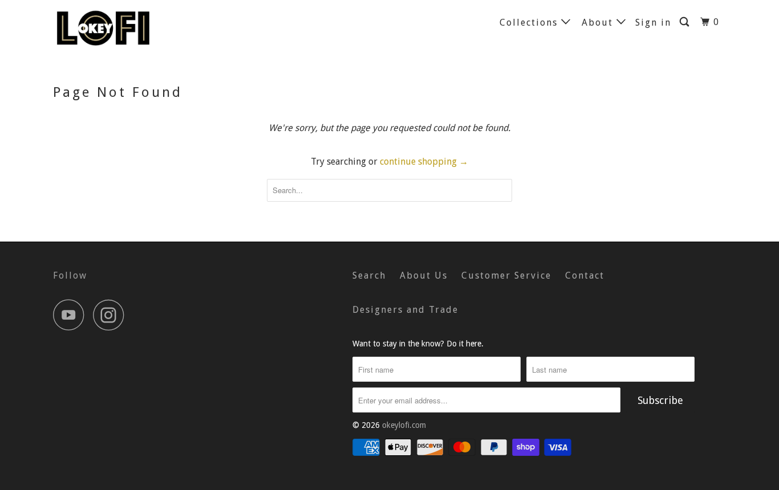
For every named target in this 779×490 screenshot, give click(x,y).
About (599, 22)
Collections (530, 22)
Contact (584, 275)
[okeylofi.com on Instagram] (112, 314)
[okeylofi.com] (111, 27)
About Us (424, 275)
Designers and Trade (405, 309)
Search (369, 275)
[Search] (685, 22)
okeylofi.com (404, 425)
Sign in (653, 22)
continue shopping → (424, 161)
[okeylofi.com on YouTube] (72, 314)
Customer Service (506, 275)
